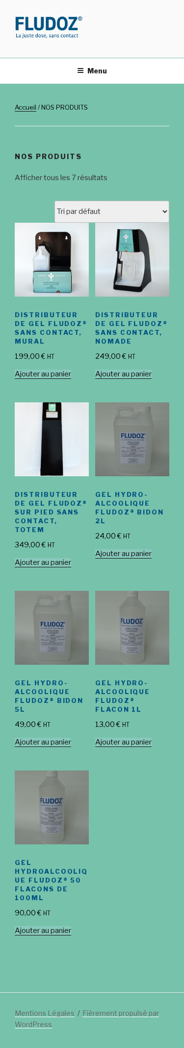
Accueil (25, 107)
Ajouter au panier (43, 374)
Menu (97, 71)
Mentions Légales (45, 1013)
